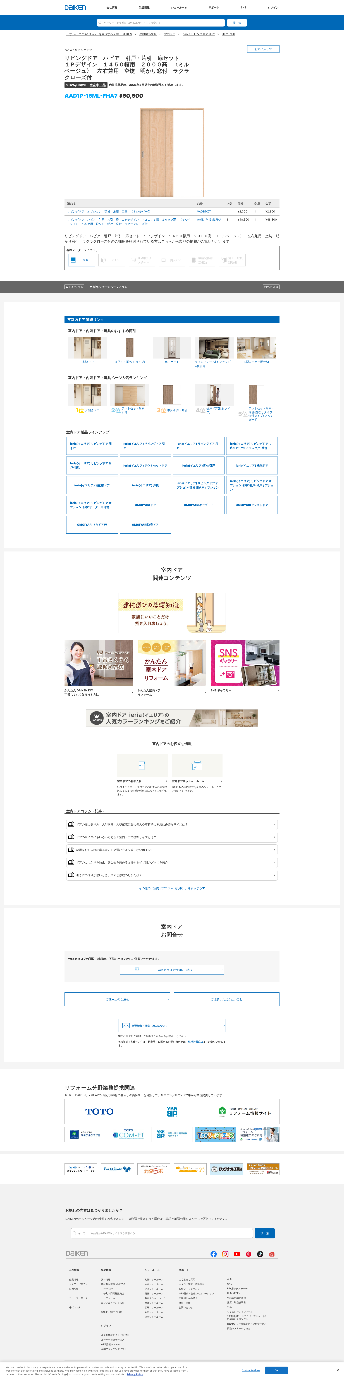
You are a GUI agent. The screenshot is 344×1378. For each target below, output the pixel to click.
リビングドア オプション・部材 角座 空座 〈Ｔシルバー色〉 (110, 211)
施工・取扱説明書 (236, 1302)
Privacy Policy (135, 1374)
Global (76, 1307)
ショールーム (152, 1269)
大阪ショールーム (154, 1302)
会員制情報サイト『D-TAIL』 (116, 1335)
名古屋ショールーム (155, 1298)
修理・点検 (184, 1302)
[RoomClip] (272, 1256)
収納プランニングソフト (114, 1349)
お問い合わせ (186, 1307)
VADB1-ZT (204, 211)
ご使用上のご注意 (117, 999)
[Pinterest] (248, 1256)
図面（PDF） (234, 1293)
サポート (184, 1269)
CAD (229, 1283)
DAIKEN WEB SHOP (111, 1312)
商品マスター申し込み (238, 1328)
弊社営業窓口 (195, 1041)
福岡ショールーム (154, 1316)
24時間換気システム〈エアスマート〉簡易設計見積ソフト (247, 1317)
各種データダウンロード (191, 1288)
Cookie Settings (251, 1370)
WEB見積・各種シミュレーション (196, 1293)
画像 (229, 1279)
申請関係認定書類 (236, 1297)
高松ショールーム (154, 1312)
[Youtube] (237, 1256)
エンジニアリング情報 (112, 1302)
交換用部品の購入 (188, 1298)
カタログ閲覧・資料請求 (191, 1284)
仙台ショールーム (154, 1284)
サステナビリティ (78, 1284)
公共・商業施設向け (113, 1293)
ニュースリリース (78, 1298)
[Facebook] (214, 1256)
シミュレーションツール (240, 1311)
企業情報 (73, 1279)
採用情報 (73, 1288)
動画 (229, 1307)
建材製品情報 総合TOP (113, 1284)
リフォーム (109, 1298)
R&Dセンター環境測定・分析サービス (247, 1323)
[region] (172, 1370)
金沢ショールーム (154, 1288)
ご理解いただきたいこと (226, 999)
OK (276, 1370)
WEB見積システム (110, 1344)
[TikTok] (260, 1256)
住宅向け (108, 1288)
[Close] (338, 1370)
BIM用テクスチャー (237, 1288)
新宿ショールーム (154, 1293)
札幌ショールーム (154, 1279)
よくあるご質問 (187, 1279)
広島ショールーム (154, 1307)
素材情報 (105, 1279)
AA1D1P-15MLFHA (209, 219)
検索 (237, 23)
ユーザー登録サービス (112, 1339)
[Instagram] (225, 1256)
